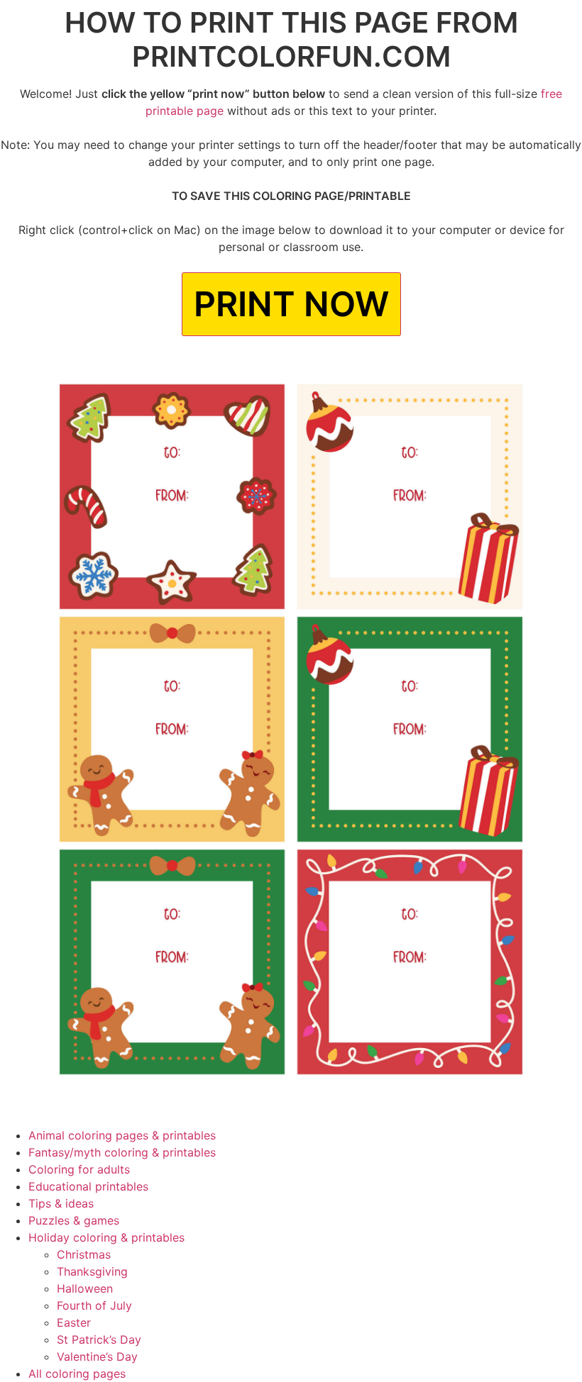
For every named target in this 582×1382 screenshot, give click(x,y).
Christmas (84, 1254)
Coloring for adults (79, 1169)
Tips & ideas (61, 1203)
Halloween (85, 1288)
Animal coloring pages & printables (122, 1135)
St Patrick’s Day (99, 1339)
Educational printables (88, 1186)
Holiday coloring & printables (106, 1237)
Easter (74, 1322)
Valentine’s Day (97, 1356)
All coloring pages (77, 1373)
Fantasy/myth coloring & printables (122, 1152)
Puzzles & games (73, 1220)
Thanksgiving (92, 1271)
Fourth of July (94, 1305)
